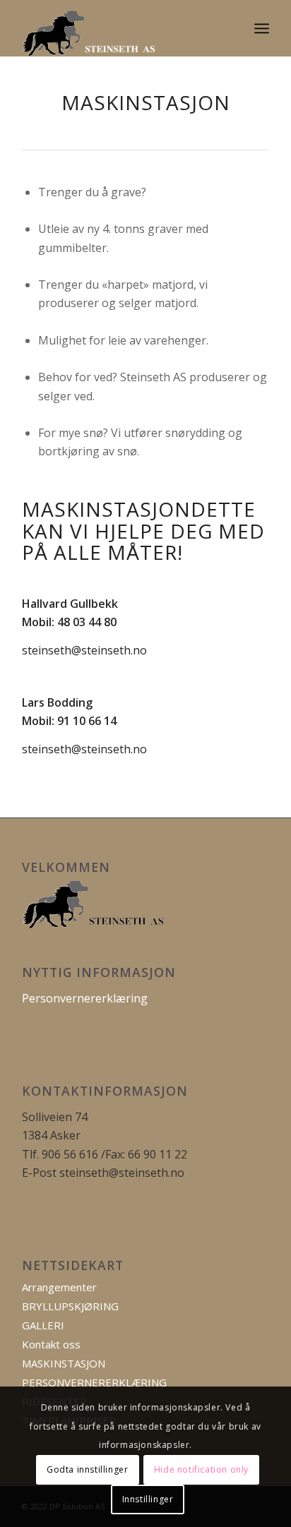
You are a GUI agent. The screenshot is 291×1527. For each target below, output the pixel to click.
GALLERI (43, 1325)
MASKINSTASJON (63, 1363)
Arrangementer (59, 1287)
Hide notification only (201, 1469)
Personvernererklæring (85, 998)
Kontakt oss (51, 1344)
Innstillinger (148, 1499)
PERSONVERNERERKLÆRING (94, 1382)
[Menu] (261, 28)
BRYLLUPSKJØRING (70, 1306)
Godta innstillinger (87, 1469)
